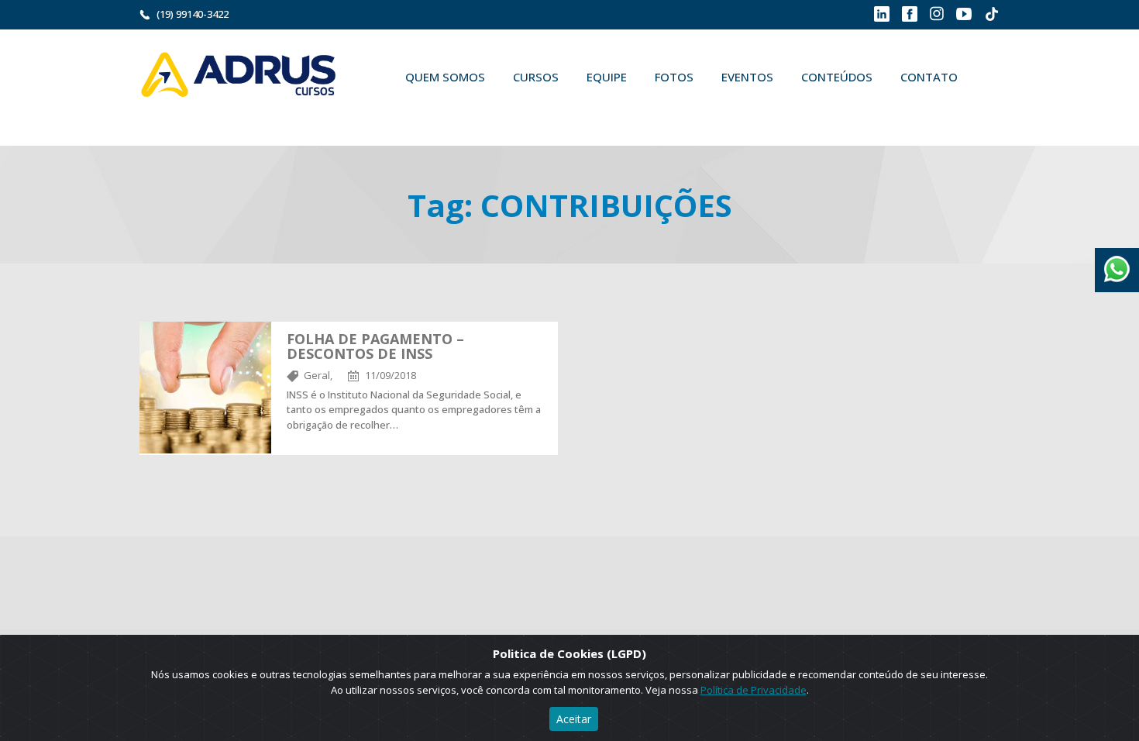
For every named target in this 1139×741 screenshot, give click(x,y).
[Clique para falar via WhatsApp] (1117, 263)
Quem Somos (445, 76)
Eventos (747, 76)
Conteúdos (836, 76)
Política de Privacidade (753, 690)
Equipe (607, 76)
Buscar (414, 113)
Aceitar (573, 719)
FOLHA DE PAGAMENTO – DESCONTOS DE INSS (375, 346)
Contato (929, 76)
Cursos (536, 76)
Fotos (674, 76)
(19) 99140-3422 (193, 14)
